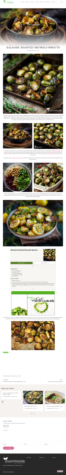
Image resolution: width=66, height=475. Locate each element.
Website (46, 444)
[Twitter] (60, 471)
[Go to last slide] (2, 402)
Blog (37, 1)
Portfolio (48, 1)
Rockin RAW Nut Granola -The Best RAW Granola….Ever (14, 380)
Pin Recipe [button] (45, 262)
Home (23, 1)
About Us (32, 1)
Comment (5, 430)
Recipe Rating (6, 425)
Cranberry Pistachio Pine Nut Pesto (52, 153)
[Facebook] (58, 471)
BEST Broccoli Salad (30, 406)
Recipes (27, 1)
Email (25, 444)
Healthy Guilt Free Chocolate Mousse (55, 380)
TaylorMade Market (31, 50)
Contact (42, 1)
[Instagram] (62, 471)
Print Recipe (22, 262)
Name (4, 444)
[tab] (32, 413)
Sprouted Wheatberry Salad (54, 406)
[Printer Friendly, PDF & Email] (5, 352)
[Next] (63, 402)
